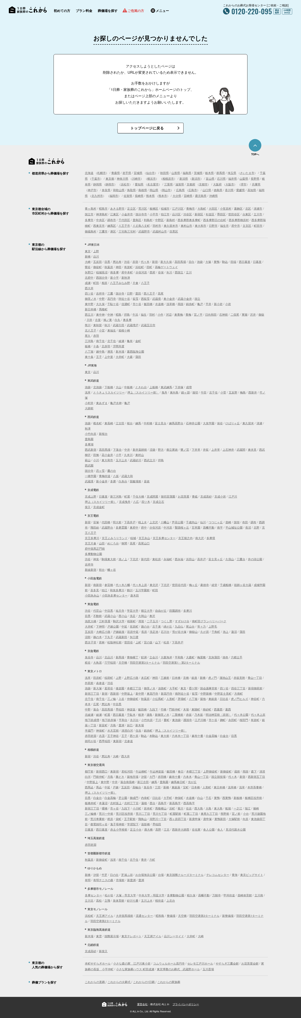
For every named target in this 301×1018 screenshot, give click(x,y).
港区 (113, 231)
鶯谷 (88, 267)
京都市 (203, 184)
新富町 (103, 725)
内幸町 (145, 798)
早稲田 (120, 709)
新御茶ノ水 (162, 714)
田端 (233, 262)
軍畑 (244, 314)
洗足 (133, 616)
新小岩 (218, 304)
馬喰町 (103, 309)
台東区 (246, 214)
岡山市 (166, 190)
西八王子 (149, 293)
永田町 (232, 720)
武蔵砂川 (135, 460)
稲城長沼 (102, 272)
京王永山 (144, 538)
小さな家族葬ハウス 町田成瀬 (135, 969)
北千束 (156, 626)
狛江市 (165, 214)
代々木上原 (140, 585)
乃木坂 (198, 714)
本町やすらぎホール (98, 963)
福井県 (232, 178)
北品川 (108, 657)
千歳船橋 (225, 585)
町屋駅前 (175, 813)
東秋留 (97, 325)
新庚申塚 (195, 819)
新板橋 (238, 798)
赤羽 (96, 335)
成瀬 (88, 283)
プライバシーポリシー (186, 1004)
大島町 (201, 208)
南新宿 (97, 585)
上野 (96, 251)
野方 (161, 449)
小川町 (137, 808)
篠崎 (256, 808)
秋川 (107, 325)
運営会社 (142, 1004)
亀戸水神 (116, 403)
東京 (88, 251)
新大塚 (97, 688)
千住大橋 (138, 496)
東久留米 (248, 423)
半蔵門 (89, 730)
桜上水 (142, 522)
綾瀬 (121, 341)
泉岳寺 (89, 657)
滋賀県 (179, 184)
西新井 (252, 392)
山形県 (175, 173)
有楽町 (128, 267)
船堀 (228, 808)
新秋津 (125, 277)
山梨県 (244, 178)
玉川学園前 (142, 590)
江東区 (114, 214)
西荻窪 (145, 299)
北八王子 (90, 330)
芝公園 (123, 798)
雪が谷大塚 (179, 632)
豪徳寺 (204, 585)
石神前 (223, 314)
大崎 (88, 262)
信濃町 (125, 304)
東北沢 (154, 585)
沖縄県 (213, 196)
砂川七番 (132, 900)
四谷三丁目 (238, 688)
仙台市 (150, 173)
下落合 (117, 449)
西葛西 (218, 709)
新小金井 (102, 481)
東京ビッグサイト (251, 875)
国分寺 (120, 293)
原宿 (135, 262)
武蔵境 (156, 299)
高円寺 (111, 299)
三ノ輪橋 (90, 813)
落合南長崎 (127, 782)
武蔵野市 (144, 231)
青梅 (188, 314)
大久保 (100, 304)
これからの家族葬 (168, 982)
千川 (158, 720)
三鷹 (110, 293)
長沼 (248, 527)
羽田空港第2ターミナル (105, 921)
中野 (102, 299)
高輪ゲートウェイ (166, 267)
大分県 (177, 196)
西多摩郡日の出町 (214, 220)
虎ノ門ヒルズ (239, 699)
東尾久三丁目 (209, 813)
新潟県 (183, 178)
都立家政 (172, 449)
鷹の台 (111, 471)
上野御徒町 (210, 771)
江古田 (120, 423)
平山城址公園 (234, 527)
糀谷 (88, 662)
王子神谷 (113, 736)
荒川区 (142, 208)
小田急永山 (92, 595)
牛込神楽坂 (157, 771)
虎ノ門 (212, 678)
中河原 (168, 527)
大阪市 (229, 184)
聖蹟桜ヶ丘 (182, 527)
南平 (220, 527)
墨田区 (221, 214)
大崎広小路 (103, 632)
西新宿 (114, 693)
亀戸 (200, 304)
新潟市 (196, 178)
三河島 (89, 341)
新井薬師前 (140, 449)
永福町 (168, 559)
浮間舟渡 (118, 346)
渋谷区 (187, 214)
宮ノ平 (198, 314)
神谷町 (255, 699)
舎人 (220, 829)
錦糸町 (190, 304)
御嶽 (261, 314)
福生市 (224, 225)
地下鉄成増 (92, 720)
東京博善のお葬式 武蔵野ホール (178, 969)
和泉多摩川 (117, 590)
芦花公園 (177, 522)
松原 (166, 642)
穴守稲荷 (110, 662)
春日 (181, 771)
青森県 (115, 173)
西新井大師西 (180, 829)
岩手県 (127, 173)
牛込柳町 (141, 771)
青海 (235, 875)
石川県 (221, 178)
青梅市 (190, 208)
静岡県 (97, 184)
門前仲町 (174, 709)
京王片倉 (90, 543)
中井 (127, 449)
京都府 (191, 184)
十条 (96, 346)
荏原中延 (133, 632)
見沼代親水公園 (236, 829)
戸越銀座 (118, 632)
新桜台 (103, 434)
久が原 (204, 632)
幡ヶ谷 (111, 570)
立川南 (259, 895)
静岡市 (110, 184)
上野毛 (212, 626)
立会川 (153, 657)
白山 (200, 798)
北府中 (89, 277)
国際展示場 (111, 936)
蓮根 (144, 803)
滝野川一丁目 (158, 819)
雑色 (225, 657)
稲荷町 (108, 678)
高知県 (251, 190)
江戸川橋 (200, 720)
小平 (118, 455)
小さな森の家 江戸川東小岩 (131, 963)
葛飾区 (238, 208)
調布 (253, 522)
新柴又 (103, 951)
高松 (99, 900)
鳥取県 (131, 190)
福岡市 (114, 196)
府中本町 (127, 272)
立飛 (107, 900)
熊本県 (150, 196)
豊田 (138, 293)
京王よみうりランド (115, 538)
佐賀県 (128, 196)
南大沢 (199, 538)
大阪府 (217, 184)
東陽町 (195, 709)
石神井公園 (193, 423)
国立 (197, 299)
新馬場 (120, 657)
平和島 (179, 657)
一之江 (238, 808)
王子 (99, 357)
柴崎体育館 (245, 895)
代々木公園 (241, 714)
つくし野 (166, 621)
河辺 (169, 314)
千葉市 (95, 178)
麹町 (223, 720)
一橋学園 (90, 476)
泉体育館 (118, 900)
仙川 (203, 522)
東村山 (139, 455)
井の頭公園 (255, 559)
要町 (166, 720)
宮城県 (138, 173)
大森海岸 (166, 657)
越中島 (100, 351)
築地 (203, 699)
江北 (166, 829)
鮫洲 (144, 657)
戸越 (116, 787)
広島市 (192, 190)
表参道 (100, 683)
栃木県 (209, 173)
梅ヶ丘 (193, 585)
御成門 (134, 798)
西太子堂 (90, 642)
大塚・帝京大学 (126, 895)
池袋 (200, 262)
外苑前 (89, 683)
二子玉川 (152, 621)
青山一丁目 (255, 678)
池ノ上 (123, 559)
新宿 (155, 262)
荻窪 (135, 299)
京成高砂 (206, 496)
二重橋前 (177, 714)
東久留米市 (171, 225)
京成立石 (158, 502)
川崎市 (136, 178)
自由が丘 (161, 610)
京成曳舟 (124, 502)
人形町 (170, 699)
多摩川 (187, 610)
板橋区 (154, 208)
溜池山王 (225, 678)
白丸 (117, 320)
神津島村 (102, 214)
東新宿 (117, 741)
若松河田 (127, 771)
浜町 (172, 808)
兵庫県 (256, 184)
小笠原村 (225, 208)
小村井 (89, 403)
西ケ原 (134, 736)
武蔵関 (241, 449)
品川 (96, 256)
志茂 (102, 736)
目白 (191, 262)
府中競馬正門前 (95, 548)
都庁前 (89, 771)
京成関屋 (152, 496)
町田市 (258, 225)
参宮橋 (108, 585)
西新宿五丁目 (256, 776)
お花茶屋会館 (249, 963)
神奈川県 (122, 178)
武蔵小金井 (185, 299)
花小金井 (107, 455)
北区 (248, 208)
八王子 (145, 283)
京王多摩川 (92, 538)
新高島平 (175, 803)
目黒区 (173, 231)
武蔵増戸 (132, 325)
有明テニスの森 (103, 880)
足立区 (131, 208)
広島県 (180, 190)
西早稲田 (104, 741)
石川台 (165, 632)
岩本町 (148, 808)
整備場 (171, 916)
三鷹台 (241, 559)
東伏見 (252, 449)
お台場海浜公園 (145, 875)
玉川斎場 (208, 969)
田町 (149, 267)
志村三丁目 (131, 803)
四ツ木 (145, 502)
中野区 (159, 220)
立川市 (258, 214)
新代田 (145, 559)
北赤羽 (106, 346)
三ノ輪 (111, 699)
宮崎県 (188, 196)
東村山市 (186, 225)
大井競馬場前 (124, 916)
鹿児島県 (200, 196)
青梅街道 (104, 476)
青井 (144, 859)
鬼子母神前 (117, 824)
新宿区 (199, 214)
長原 (144, 632)
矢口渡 (134, 637)
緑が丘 (168, 626)
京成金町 (99, 507)
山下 (158, 642)
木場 (186, 709)
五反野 (233, 392)
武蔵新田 (121, 637)
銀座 (194, 678)
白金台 (224, 736)
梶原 (110, 819)
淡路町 (162, 688)
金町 (138, 341)
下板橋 (108, 387)
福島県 (187, 173)
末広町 (145, 678)
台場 (161, 875)
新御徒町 (226, 771)
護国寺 (187, 720)
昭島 (118, 314)
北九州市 (97, 196)
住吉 (138, 730)
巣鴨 (216, 262)
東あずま (102, 403)
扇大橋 (148, 829)
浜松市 (125, 184)
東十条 (89, 357)
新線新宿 (90, 570)
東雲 (99, 936)
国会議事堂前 (208, 688)
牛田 (203, 392)
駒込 (225, 262)
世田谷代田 (179, 585)
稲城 (133, 538)
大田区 (213, 208)
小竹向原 (90, 434)
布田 (245, 522)
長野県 (255, 178)
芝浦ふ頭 (127, 875)
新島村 (170, 220)
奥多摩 (127, 320)
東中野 (89, 304)
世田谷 (128, 642)
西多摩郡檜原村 (239, 220)
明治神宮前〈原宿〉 (218, 714)
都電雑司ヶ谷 (99, 824)
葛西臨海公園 (135, 351)
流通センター (144, 916)
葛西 (228, 709)
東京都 (110, 178)
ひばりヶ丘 (232, 423)
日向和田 (211, 314)
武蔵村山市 (159, 231)
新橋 (88, 256)
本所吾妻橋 (254, 787)
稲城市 (165, 208)
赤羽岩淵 (90, 736)
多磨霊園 (121, 527)
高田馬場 (180, 262)
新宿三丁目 (92, 693)
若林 (102, 642)
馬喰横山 (161, 808)
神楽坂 (131, 709)
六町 (152, 859)
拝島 (127, 314)
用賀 (141, 621)
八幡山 (165, 522)
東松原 (156, 559)
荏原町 (134, 626)
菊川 (180, 808)
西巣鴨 (226, 798)
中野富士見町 (223, 693)
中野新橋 (206, 693)
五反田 (97, 262)
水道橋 (159, 304)
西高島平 (189, 803)
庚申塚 (207, 819)
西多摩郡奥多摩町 (189, 220)
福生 (144, 314)
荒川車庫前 (97, 819)
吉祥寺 (100, 293)
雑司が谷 (90, 741)
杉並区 (210, 214)
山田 (102, 543)
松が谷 (109, 895)
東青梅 (178, 314)
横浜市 (151, 178)
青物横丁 (132, 657)
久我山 (229, 559)
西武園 (89, 465)
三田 (158, 787)
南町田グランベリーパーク (209, 621)
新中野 (140, 693)
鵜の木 (97, 637)
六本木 (187, 776)
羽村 (152, 314)
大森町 (190, 657)
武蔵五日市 (148, 325)
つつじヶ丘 (215, 522)
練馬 (138, 423)
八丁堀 (89, 351)
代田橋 (106, 522)
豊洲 (121, 725)
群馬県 (220, 173)
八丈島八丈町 (141, 225)
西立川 (89, 314)
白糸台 (123, 481)
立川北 (89, 900)
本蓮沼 (103, 803)
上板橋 (153, 387)
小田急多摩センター (115, 595)
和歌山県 (118, 190)
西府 (152, 272)
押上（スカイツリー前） (100, 502)
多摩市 (89, 220)
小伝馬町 (158, 699)
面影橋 (145, 824)
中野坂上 (127, 693)
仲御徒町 (132, 699)
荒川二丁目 (143, 813)
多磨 (113, 481)
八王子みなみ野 (120, 283)
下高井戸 (130, 522)
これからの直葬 (95, 982)
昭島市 (103, 208)
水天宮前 (113, 730)
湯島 (149, 714)
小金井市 (127, 214)
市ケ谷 (137, 304)
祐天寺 (120, 610)
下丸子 (108, 637)
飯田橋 (148, 304)
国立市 (89, 214)
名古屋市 (153, 184)
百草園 (196, 527)
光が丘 (192, 782)
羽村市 (156, 225)
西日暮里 (244, 262)
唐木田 (134, 595)
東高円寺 (152, 693)
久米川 (128, 455)
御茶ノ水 (90, 299)
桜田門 (244, 720)
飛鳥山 (142, 819)
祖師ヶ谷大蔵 (242, 585)
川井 (89, 320)
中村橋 (148, 423)
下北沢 (134, 559)
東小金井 (169, 299)
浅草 (88, 392)
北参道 (128, 741)
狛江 (104, 590)
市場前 (120, 880)
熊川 (88, 325)
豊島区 (137, 220)
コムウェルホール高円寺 (169, 963)
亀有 (130, 341)
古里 (98, 320)
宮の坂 (148, 642)
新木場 (120, 351)
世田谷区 (234, 214)
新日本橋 (90, 309)
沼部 (88, 637)
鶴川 (130, 590)
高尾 (161, 293)
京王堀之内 (185, 538)
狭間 (124, 543)
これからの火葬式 (119, 982)
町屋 (127, 496)
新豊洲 (131, 880)
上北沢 (153, 522)
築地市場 (132, 776)
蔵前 (237, 771)
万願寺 (216, 895)
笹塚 (96, 522)
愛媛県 (240, 190)
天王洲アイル (104, 916)
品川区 (176, 214)
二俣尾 (234, 314)
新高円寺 (166, 693)
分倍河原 (141, 272)
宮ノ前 (236, 813)
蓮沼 (234, 632)
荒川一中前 (106, 813)
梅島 (243, 392)
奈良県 (106, 190)
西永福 (179, 559)
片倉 (135, 283)
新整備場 (228, 916)
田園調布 (175, 610)
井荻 (206, 449)
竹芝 (104, 875)
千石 (208, 798)
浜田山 (190, 559)
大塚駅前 (234, 819)
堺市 (243, 184)
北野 (256, 527)
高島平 (162, 803)
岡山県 (154, 190)
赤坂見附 (239, 678)
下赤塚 (179, 387)
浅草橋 (170, 304)
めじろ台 (113, 543)
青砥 (195, 496)
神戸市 (92, 190)
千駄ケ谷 (113, 304)
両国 (180, 304)
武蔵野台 (107, 527)
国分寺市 (141, 214)
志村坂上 (116, 803)
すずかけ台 (182, 621)
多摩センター (93, 895)
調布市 (111, 220)
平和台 (123, 720)
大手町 (173, 688)
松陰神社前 (114, 642)
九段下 (153, 709)
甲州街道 (229, 895)
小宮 (102, 330)
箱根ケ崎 (124, 330)
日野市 (213, 225)
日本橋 (176, 678)
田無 (96, 455)
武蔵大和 (127, 476)
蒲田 (138, 357)
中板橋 (128, 387)
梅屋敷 (201, 657)
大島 (208, 808)
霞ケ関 (193, 688)
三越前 (165, 678)
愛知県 (139, 184)
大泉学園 (208, 423)
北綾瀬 (89, 714)
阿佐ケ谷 (124, 299)
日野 (130, 293)
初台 (102, 570)
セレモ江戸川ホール (200, 963)
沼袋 (152, 449)
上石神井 (228, 449)
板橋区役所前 (253, 798)
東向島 (174, 392)
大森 (130, 357)
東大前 (165, 736)
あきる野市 (117, 208)
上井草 (215, 449)
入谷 (121, 699)
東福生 (111, 330)
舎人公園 (209, 829)
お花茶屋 (183, 496)
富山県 (210, 178)
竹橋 (163, 709)
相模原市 (168, 178)
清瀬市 (258, 208)
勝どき (120, 776)
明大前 (117, 522)
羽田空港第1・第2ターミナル (181, 662)
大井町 (120, 357)
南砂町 (207, 709)
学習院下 (133, 824)
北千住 (111, 341)
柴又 (88, 507)
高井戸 (201, 559)
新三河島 (116, 496)
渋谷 (127, 262)
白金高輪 (211, 736)
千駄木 (131, 714)
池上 (226, 632)
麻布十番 (197, 736)
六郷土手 (236, 657)
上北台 (170, 900)
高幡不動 (208, 527)
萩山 (88, 460)
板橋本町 (90, 803)
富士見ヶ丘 (215, 559)
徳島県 (218, 190)
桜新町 (131, 621)
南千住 (100, 341)
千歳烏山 (191, 522)
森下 (254, 771)
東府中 (134, 527)
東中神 (100, 314)
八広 (136, 502)
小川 (96, 460)
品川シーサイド (174, 936)
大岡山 (142, 616)
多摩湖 (89, 444)
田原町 (97, 678)
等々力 (201, 626)
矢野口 (89, 272)
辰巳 (130, 725)
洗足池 (154, 632)
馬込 (99, 787)
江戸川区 (178, 208)
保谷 (220, 423)
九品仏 (179, 626)
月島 (113, 725)
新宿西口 (102, 771)
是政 (147, 481)
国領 (237, 522)
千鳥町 (216, 632)
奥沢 (152, 616)
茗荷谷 (108, 688)
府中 (144, 527)
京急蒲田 (214, 657)
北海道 (89, 173)
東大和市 (200, 225)
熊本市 (162, 196)
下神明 (100, 626)
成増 (189, 387)
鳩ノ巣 (107, 320)
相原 (104, 283)
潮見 (110, 351)
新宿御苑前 (255, 688)
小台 (246, 813)
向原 (245, 819)
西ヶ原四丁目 (177, 819)
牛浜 (135, 314)
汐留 (144, 776)
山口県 (207, 190)
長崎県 (139, 196)
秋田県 (164, 173)
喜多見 (94, 590)
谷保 (161, 272)
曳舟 (164, 392)
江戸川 (233, 496)
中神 (110, 314)
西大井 (89, 288)
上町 (138, 642)
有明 (88, 880)
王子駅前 (130, 819)
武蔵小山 (110, 616)
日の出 (114, 875)
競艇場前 (135, 481)
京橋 (186, 678)
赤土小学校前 (118, 829)
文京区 (247, 225)
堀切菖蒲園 (168, 496)
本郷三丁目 (134, 688)
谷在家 (196, 829)
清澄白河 (127, 730)
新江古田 (143, 782)
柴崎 (228, 522)
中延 (124, 626)
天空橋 (123, 662)
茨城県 (198, 173)
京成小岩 (220, 496)
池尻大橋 (90, 621)
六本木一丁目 (180, 736)
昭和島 (160, 916)
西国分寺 (102, 277)
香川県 (229, 190)
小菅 (223, 392)
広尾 (96, 704)
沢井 (253, 314)
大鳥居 (97, 662)
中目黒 (108, 610)
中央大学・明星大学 (151, 895)
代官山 (97, 610)
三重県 (168, 184)
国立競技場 (218, 776)
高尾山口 (144, 543)
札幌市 (101, 173)
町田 (96, 283)
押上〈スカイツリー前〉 (143, 392)
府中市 (235, 225)
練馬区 (111, 225)
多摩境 (210, 538)
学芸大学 (132, 610)
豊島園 (89, 439)
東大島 (218, 808)
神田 (118, 267)
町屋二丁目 (191, 813)
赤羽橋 (162, 776)
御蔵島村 (90, 231)
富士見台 (160, 423)
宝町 (186, 787)
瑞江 (248, 808)
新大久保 (166, 262)
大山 (118, 387)
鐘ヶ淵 (185, 392)
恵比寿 (117, 262)
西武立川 (149, 460)
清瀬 (259, 423)
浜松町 (139, 267)
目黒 (107, 262)
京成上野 (90, 496)
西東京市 (99, 225)
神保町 (100, 730)
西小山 (123, 616)
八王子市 (124, 225)
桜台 (130, 423)
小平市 (154, 214)
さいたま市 (247, 173)
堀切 (195, 392)
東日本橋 (219, 787)
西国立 (179, 272)
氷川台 (134, 720)
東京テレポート (131, 936)
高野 (158, 829)
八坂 (116, 476)
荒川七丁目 (160, 813)
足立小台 (135, 829)
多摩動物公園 (93, 554)
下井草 (196, 449)
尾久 (88, 335)
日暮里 (257, 262)
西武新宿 (90, 449)
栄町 (118, 819)
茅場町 (182, 699)
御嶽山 (193, 632)
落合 (96, 709)
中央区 (100, 220)
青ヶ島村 (90, 208)
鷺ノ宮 (184, 449)
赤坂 (189, 714)
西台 (152, 803)
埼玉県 (232, 173)
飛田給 (94, 527)
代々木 (145, 262)
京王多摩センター (164, 538)
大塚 (208, 262)
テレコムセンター (217, 875)
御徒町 (97, 267)
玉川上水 (121, 460)
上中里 (108, 357)
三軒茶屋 (104, 621)
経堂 (214, 585)
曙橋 (105, 808)
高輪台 (136, 787)
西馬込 (89, 787)
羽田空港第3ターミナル (145, 662)
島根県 (142, 190)
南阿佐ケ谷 (182, 693)
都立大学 (146, 610)
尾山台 (190, 626)
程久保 (191, 895)
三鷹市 (103, 231)
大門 (152, 776)
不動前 (97, 616)
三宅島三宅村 (127, 231)
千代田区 (124, 220)
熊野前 (225, 813)
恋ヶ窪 (100, 471)
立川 (189, 272)
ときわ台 (141, 387)
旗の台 (145, 626)
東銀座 (212, 699)
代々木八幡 (123, 585)
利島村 (148, 220)
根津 (141, 714)
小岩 (228, 304)
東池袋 (176, 720)
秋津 (88, 428)
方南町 (238, 693)
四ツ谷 (89, 293)
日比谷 (224, 699)
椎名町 (97, 423)
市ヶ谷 (114, 808)
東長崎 (108, 423)
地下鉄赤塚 (109, 720)
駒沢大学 (118, 621)
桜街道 (159, 900)
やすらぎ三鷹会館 (227, 963)
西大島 (198, 808)
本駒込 (153, 736)
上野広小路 (131, 678)
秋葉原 (108, 267)
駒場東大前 (109, 559)
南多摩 (114, 272)
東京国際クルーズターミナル (185, 875)
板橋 (88, 346)
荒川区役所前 (124, 813)
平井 (208, 304)
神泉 (96, 559)
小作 (160, 314)
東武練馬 (166, 387)
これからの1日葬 (144, 982)
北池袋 (97, 387)
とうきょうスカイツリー (109, 392)
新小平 (114, 277)
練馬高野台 (176, 423)
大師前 (89, 408)
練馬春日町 (178, 782)
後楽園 (120, 688)
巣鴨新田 (220, 819)
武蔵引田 (118, 325)
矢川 (169, 272)
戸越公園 (113, 626)
